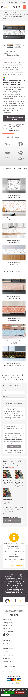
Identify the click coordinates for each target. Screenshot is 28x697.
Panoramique (12, 14)
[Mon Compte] (16, 7)
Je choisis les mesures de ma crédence (14, 118)
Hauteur (5, 396)
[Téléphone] (2, 2)
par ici (11, 467)
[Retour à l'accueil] (4, 7)
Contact (23, 2)
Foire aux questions (7, 668)
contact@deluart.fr (8, 631)
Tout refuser (20, 692)
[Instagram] (7, 634)
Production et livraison (8, 666)
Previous (4, 46)
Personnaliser (5, 695)
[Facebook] (4, 634)
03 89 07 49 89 (14, 130)
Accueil (4, 12)
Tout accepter (10, 692)
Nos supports (6, 658)
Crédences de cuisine (8, 648)
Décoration (5, 643)
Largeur (5, 390)
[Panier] (19, 7)
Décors (19, 14)
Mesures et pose (6, 661)
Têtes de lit (5, 646)
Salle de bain (5, 651)
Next (24, 46)
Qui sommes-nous (7, 671)
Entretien (5, 663)
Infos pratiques (13, 2)
